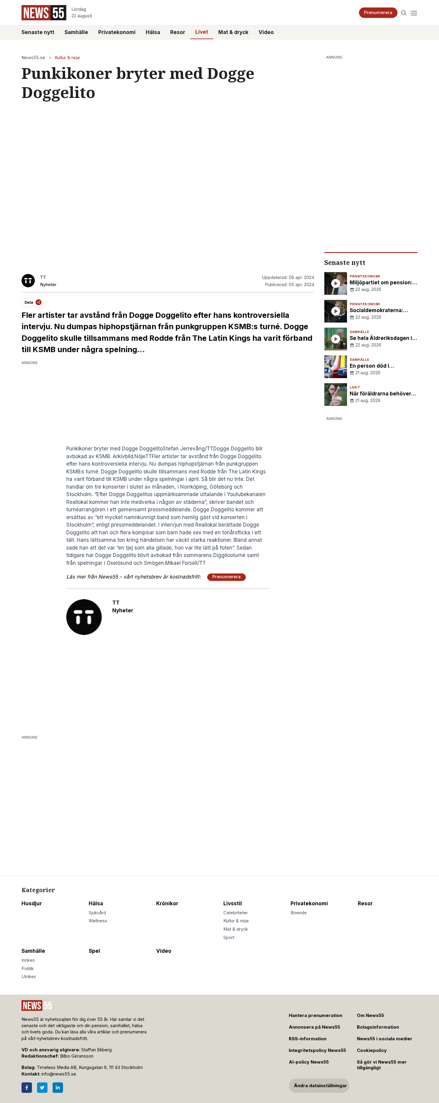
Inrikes (28, 960)
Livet (201, 32)
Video (266, 32)
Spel (94, 951)
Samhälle (76, 32)
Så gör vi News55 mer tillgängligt (382, 1064)
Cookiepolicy (372, 1050)
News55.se (33, 57)
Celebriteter (235, 912)
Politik (28, 968)
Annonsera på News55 (314, 1027)
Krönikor (167, 903)
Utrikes (29, 976)
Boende (299, 912)
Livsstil (232, 903)
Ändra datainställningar (320, 1085)
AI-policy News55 (309, 1062)
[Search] (404, 12)
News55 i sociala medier (384, 1038)
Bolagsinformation (378, 1027)
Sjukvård (97, 912)
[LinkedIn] (58, 1087)
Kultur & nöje (67, 57)
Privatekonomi (117, 32)
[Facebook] (27, 1087)
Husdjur (32, 903)
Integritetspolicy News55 (317, 1050)
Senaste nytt (38, 32)
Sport (228, 937)
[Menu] (413, 12)
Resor (177, 32)
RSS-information (307, 1038)
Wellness (98, 920)
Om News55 (370, 1015)
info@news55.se (59, 1074)
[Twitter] (42, 1087)
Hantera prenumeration (315, 1015)
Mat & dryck (233, 32)
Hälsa (153, 32)
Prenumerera (378, 12)
